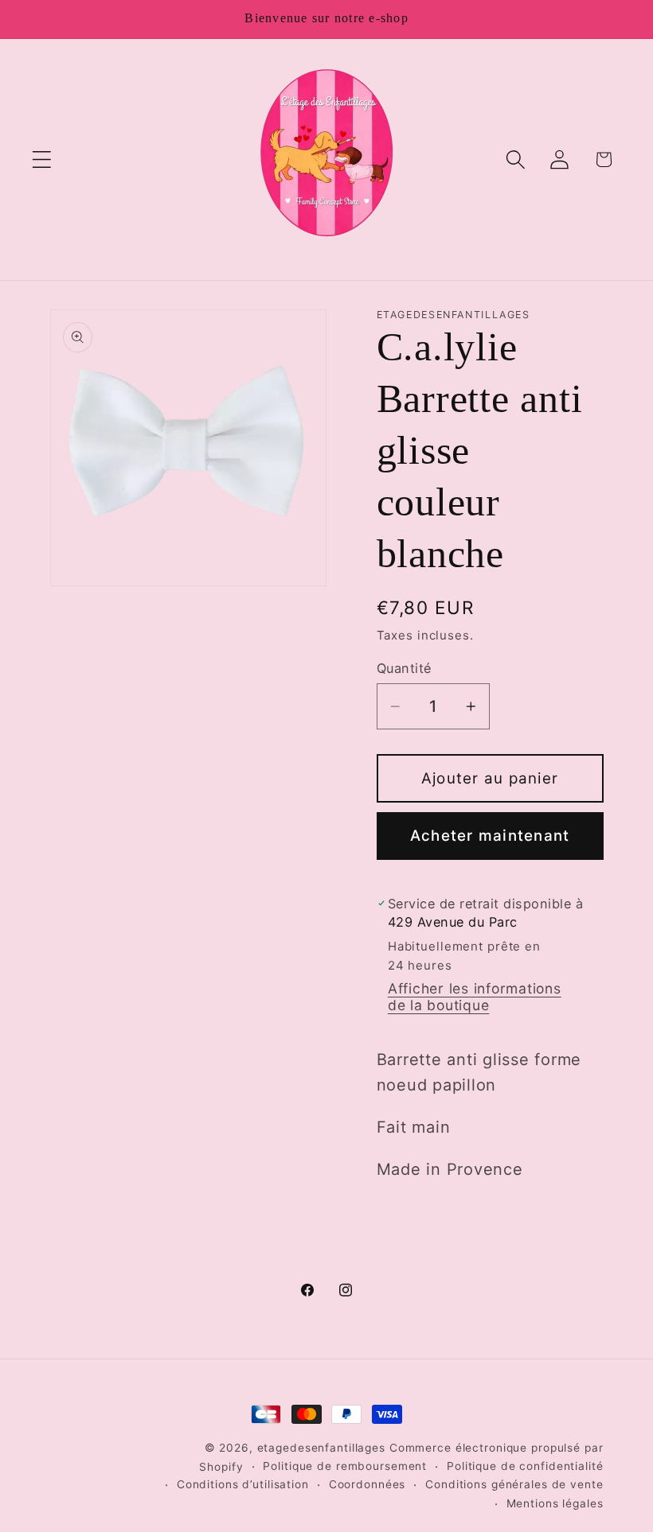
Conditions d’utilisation (243, 1484)
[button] (42, 159)
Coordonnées (367, 1484)
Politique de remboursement (345, 1466)
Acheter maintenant (490, 835)
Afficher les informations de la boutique (474, 996)
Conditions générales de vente (514, 1484)
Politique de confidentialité (525, 1466)
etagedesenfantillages (321, 1447)
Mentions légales (555, 1503)
